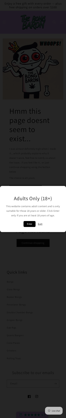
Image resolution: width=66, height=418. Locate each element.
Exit (40, 223)
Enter (29, 224)
